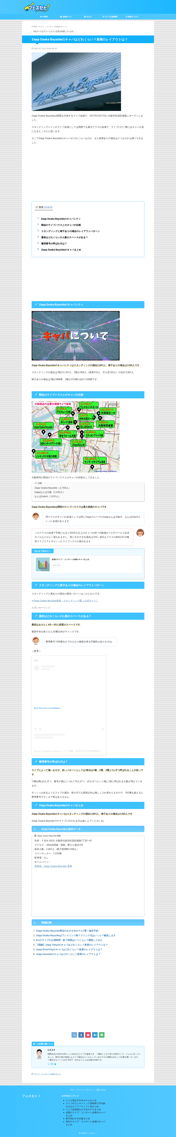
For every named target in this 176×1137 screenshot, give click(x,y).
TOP (72, 1090)
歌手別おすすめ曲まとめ (78, 1118)
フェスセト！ (31, 1096)
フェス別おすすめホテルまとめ (81, 1100)
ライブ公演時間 (111, 17)
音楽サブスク (133, 17)
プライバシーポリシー (85, 1090)
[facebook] (81, 1035)
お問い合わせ (101, 1090)
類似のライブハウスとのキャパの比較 (61, 225)
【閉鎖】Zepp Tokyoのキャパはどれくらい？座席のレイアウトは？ (72, 944)
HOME (45, 17)
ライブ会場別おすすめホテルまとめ (83, 1109)
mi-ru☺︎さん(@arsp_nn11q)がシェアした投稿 (53, 751)
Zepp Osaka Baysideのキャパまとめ (61, 249)
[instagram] (52, 1064)
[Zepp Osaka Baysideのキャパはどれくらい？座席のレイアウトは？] (95, 1035)
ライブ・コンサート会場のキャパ (47, 1074)
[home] (55, 1064)
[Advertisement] (88, 175)
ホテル (89, 17)
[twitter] (74, 1035)
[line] (102, 1035)
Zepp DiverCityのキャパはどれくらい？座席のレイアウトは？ (69, 949)
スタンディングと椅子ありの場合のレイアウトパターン (70, 231)
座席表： (39, 866)
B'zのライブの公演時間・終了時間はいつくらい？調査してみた (69, 940)
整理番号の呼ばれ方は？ (54, 243)
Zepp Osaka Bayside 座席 (58, 866)
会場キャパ (67, 17)
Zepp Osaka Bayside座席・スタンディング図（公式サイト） (66, 600)
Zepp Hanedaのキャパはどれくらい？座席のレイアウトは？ (68, 954)
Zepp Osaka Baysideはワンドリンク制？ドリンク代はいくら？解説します (76, 935)
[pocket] (88, 1035)
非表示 (48, 207)
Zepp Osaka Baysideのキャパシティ (61, 218)
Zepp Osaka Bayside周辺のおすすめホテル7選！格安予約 (67, 930)
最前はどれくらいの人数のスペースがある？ (64, 237)
